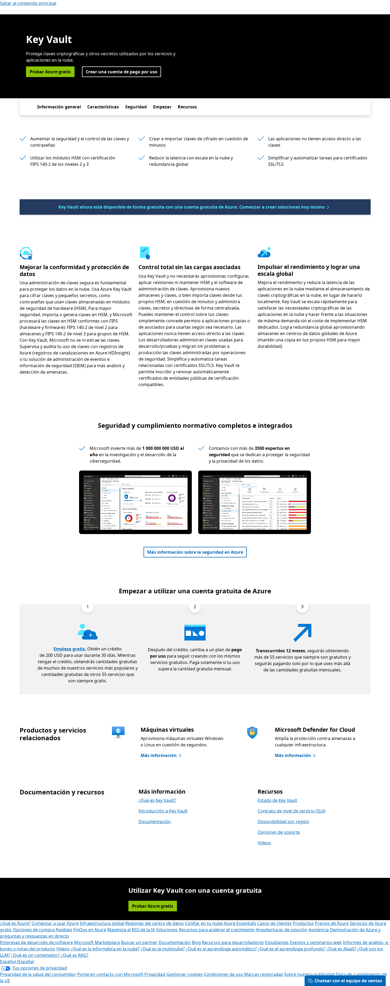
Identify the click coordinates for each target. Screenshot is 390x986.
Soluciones (167, 930)
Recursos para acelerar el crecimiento (217, 930)
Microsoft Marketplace (97, 942)
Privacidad (154, 974)
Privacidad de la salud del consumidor (38, 974)
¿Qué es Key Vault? (157, 800)
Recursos (187, 107)
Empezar (162, 107)
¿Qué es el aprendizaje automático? (221, 949)
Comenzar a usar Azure (55, 923)
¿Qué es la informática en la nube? (105, 949)
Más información (159, 755)
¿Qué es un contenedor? (35, 955)
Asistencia (319, 930)
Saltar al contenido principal (28, 3)
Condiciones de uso (224, 974)
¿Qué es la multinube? (163, 949)
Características (103, 107)
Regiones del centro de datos (154, 923)
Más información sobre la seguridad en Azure (195, 552)
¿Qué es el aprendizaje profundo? (291, 949)
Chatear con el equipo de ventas (348, 981)
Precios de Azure (332, 923)
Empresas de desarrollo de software (36, 942)
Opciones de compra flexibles (42, 930)
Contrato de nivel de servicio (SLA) (292, 811)
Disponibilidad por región (283, 821)
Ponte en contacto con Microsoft (110, 974)
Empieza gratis (69, 649)
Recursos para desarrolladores (233, 942)
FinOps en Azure (89, 930)
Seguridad (136, 107)
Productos (303, 923)
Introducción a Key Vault (163, 811)
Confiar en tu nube (204, 923)
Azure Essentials (240, 923)
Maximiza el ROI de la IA (131, 930)
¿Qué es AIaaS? (341, 949)
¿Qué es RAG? (74, 955)
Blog (196, 942)
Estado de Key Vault (277, 800)
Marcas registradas (263, 974)
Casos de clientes (274, 923)
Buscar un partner (139, 942)
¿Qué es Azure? (15, 923)
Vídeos (264, 843)
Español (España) (17, 961)
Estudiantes (277, 942)
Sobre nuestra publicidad (309, 974)
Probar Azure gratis (50, 72)
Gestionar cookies (184, 974)
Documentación (154, 821)
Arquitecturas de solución (281, 930)
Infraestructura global (102, 923)
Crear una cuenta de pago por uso (121, 72)
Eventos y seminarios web (316, 942)
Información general (59, 107)
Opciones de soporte (279, 832)
